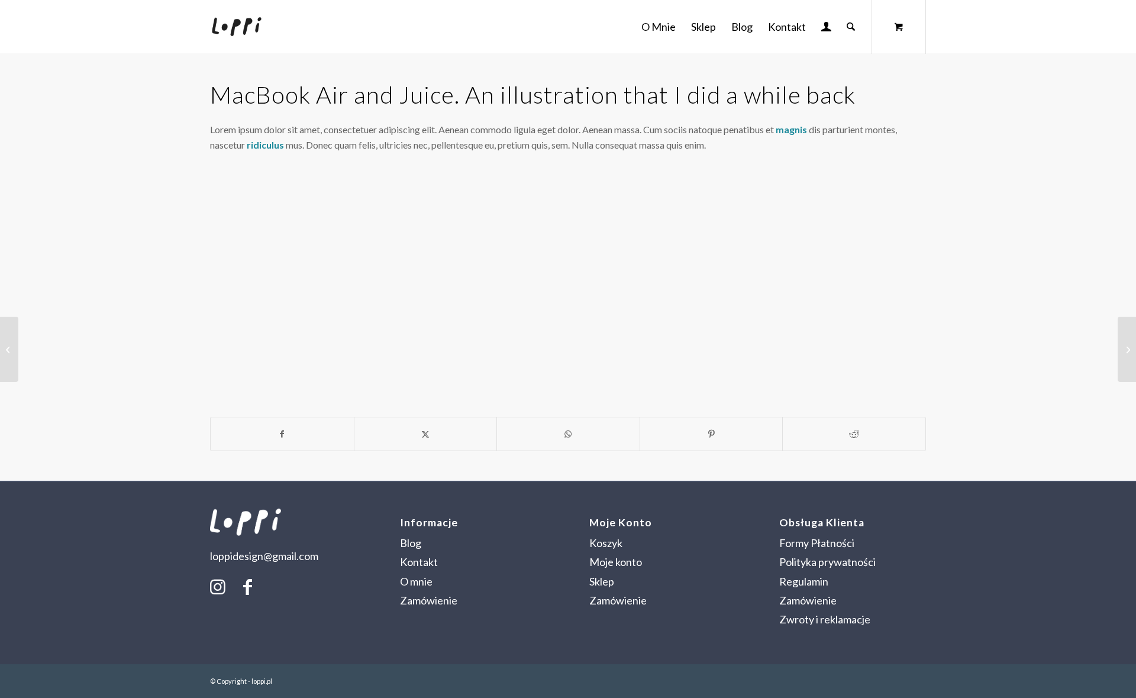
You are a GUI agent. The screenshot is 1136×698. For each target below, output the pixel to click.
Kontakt (419, 561)
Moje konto (615, 561)
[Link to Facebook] (247, 586)
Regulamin (803, 581)
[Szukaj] (851, 26)
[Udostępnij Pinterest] (711, 434)
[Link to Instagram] (217, 586)
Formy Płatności (816, 542)
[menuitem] (658, 26)
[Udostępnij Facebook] (282, 434)
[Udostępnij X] (425, 434)
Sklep (601, 581)
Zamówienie (428, 600)
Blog (410, 542)
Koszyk (605, 542)
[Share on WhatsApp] (568, 434)
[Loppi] (236, 26)
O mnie (416, 581)
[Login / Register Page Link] (826, 27)
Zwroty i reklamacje (824, 619)
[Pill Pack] (9, 349)
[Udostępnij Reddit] (854, 434)
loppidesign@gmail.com (264, 555)
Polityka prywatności (827, 561)
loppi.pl (261, 681)
